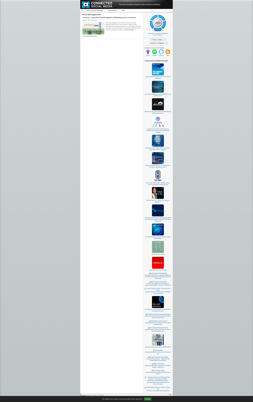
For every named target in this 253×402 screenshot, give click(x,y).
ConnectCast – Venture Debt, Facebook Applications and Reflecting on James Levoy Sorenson (109, 17)
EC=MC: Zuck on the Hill (158, 254)
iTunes (148, 55)
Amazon (161, 55)
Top (170, 394)
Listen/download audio (90, 36)
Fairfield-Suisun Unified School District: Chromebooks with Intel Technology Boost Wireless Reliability (158, 382)
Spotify (154, 55)
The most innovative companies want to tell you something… (140, 4)
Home (82, 10)
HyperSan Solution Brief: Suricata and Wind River (158, 347)
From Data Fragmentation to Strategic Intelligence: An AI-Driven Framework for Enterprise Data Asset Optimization (158, 219)
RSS (168, 55)
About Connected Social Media (95, 10)
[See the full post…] (129, 29)
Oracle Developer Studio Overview (158, 270)
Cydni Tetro (94, 20)
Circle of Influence (112, 10)
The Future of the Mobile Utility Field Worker (157, 390)
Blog (123, 10)
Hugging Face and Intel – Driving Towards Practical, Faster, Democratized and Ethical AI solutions (158, 130)
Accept (148, 399)
